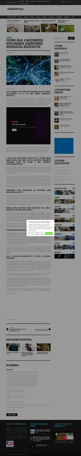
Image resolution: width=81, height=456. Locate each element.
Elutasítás (41, 233)
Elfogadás (49, 233)
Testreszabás (33, 233)
